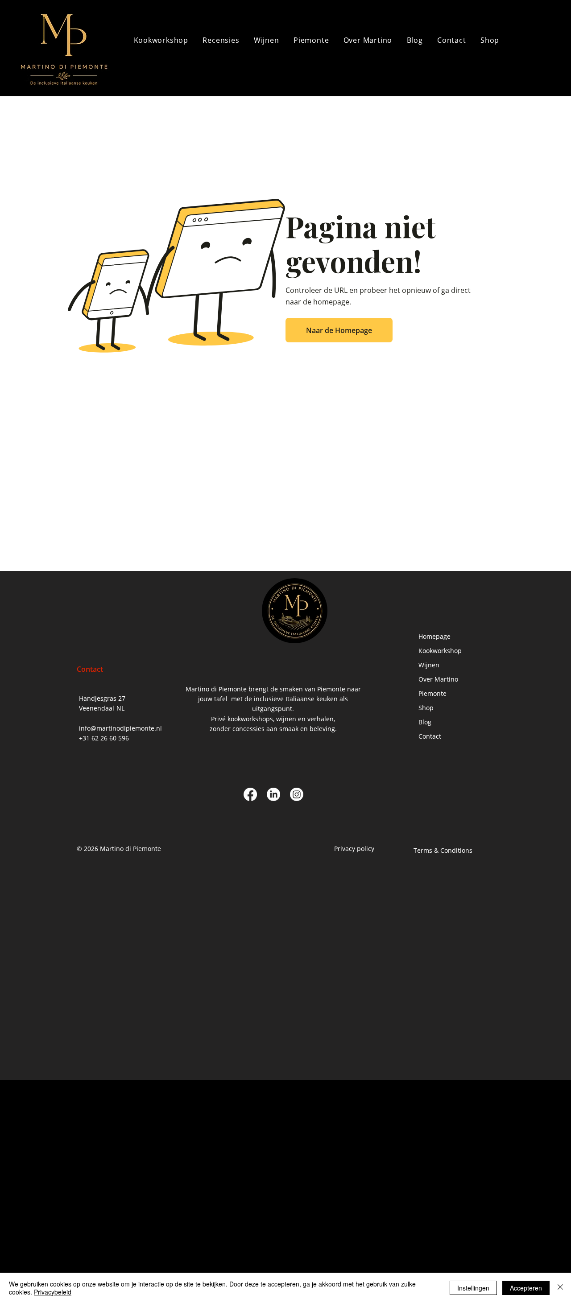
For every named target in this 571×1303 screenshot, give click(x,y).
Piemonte (432, 693)
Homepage (434, 636)
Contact (429, 736)
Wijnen (428, 665)
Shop (426, 707)
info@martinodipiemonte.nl (120, 728)
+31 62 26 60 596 (104, 738)
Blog (424, 722)
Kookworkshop (440, 650)
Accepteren (526, 1287)
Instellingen (473, 1287)
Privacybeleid (52, 1291)
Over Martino (438, 679)
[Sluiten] (560, 1288)
